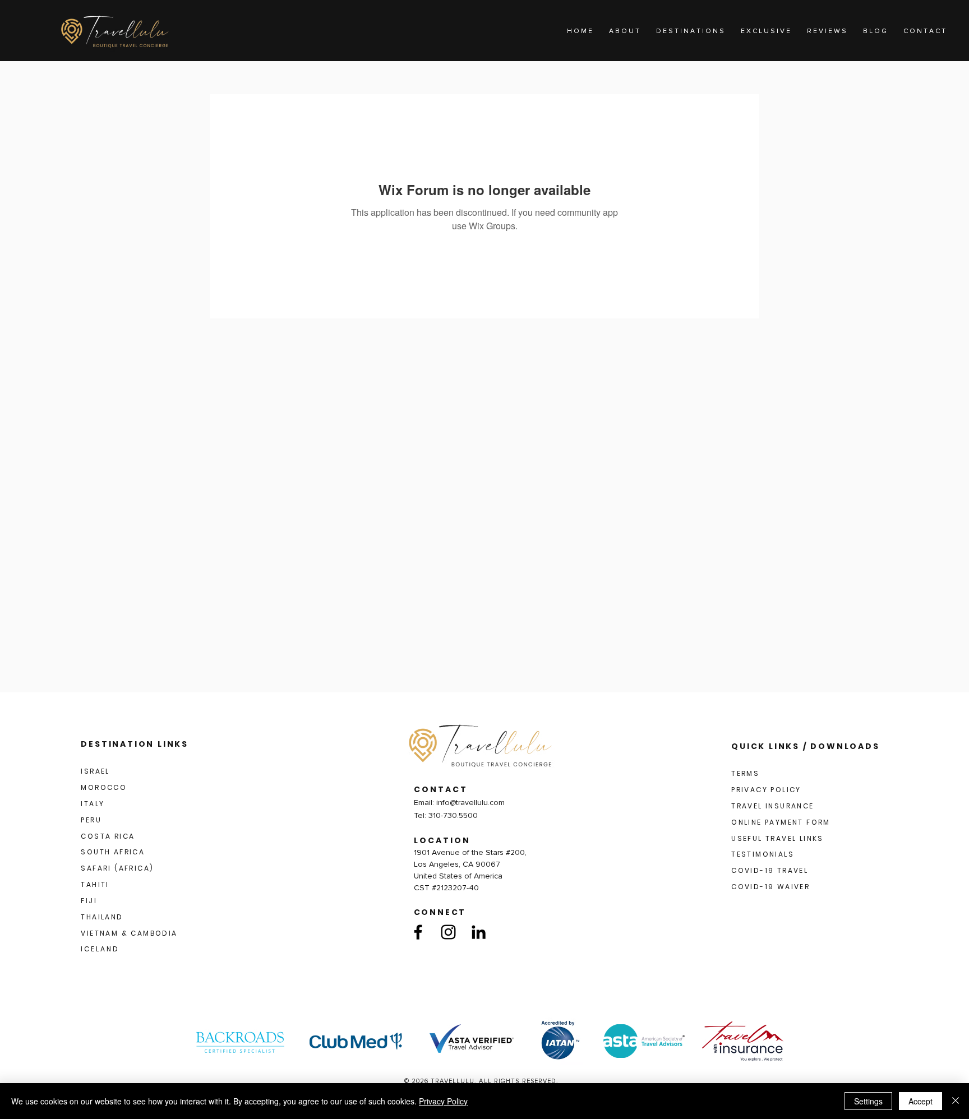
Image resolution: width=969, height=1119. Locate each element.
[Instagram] (448, 932)
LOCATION (442, 840)
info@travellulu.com (470, 802)
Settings (868, 1101)
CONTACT (441, 789)
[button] (690, 31)
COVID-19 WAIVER (770, 886)
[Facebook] (418, 932)
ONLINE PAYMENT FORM (780, 822)
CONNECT (440, 912)
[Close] (955, 1101)
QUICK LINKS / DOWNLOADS (805, 746)
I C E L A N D (99, 949)
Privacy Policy (443, 1101)
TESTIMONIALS (762, 854)
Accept (920, 1101)
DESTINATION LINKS (134, 744)
